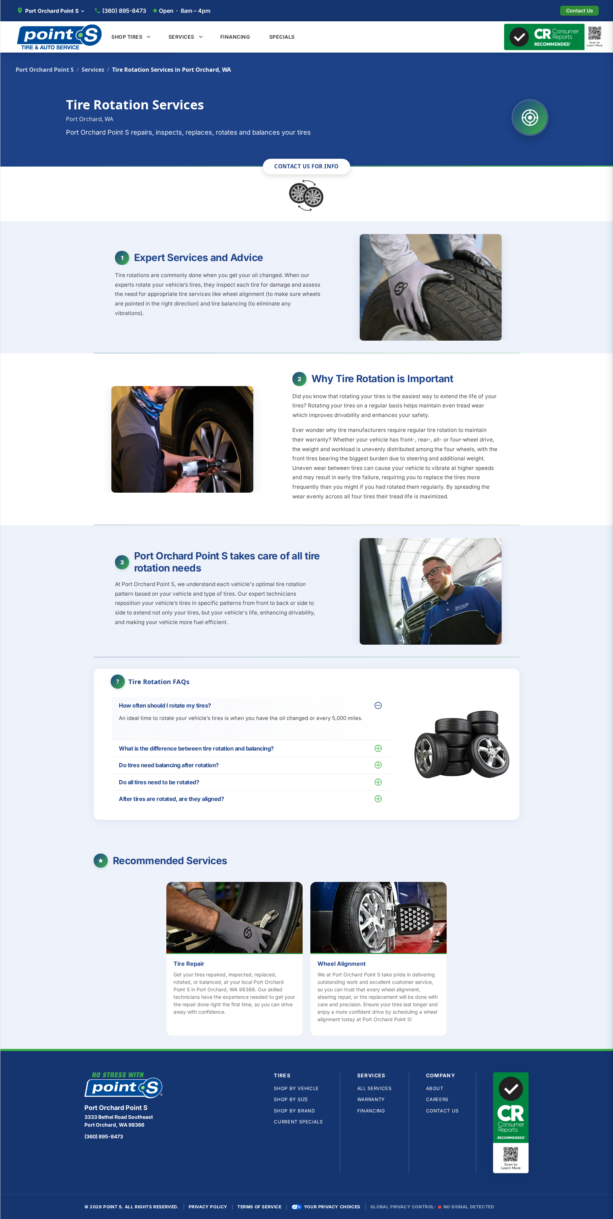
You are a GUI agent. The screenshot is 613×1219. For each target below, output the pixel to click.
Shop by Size (291, 1099)
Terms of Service (259, 1206)
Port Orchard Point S (45, 70)
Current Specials (298, 1122)
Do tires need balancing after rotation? (169, 765)
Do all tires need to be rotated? (159, 782)
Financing (371, 1111)
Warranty (371, 1099)
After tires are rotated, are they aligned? (171, 798)
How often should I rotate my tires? (165, 705)
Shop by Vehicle (296, 1088)
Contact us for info (306, 166)
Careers (437, 1099)
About (434, 1088)
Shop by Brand (294, 1111)
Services (93, 70)
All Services (374, 1088)
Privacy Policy (208, 1206)
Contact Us (442, 1111)
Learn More (238, 919)
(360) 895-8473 (124, 10)
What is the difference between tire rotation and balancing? (196, 748)
